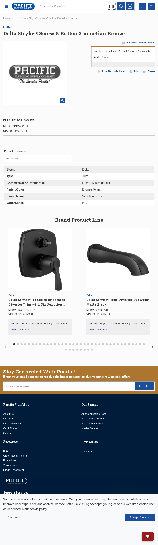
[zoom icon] (62, 100)
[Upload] (130, 6)
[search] (121, 6)
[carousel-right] (152, 347)
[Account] (142, 6)
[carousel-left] (5, 347)
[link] (16, 19)
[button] (14, 344)
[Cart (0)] (151, 6)
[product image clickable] (40, 259)
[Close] (12, 517)
